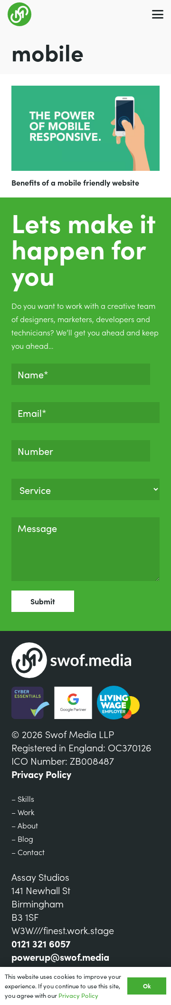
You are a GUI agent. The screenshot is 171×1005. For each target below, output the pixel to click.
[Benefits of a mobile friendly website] (85, 128)
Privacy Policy (41, 773)
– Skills (22, 798)
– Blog (22, 838)
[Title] (19, 14)
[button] (158, 14)
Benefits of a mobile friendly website (75, 182)
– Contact (28, 852)
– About (24, 825)
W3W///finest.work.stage (62, 929)
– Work (22, 812)
